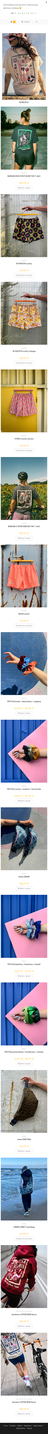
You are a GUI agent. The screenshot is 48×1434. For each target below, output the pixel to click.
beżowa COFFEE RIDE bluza (24, 1402)
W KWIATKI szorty (24, 264)
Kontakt (12, 1426)
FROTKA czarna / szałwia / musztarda (24, 789)
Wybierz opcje (24, 188)
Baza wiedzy (38, 1426)
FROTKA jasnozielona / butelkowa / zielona (24, 1052)
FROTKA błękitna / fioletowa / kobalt (24, 964)
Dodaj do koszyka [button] (24, 275)
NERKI (24, 874)
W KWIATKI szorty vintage (24, 351)
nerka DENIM (24, 877)
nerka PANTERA (24, 1139)
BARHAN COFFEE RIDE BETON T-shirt (24, 526)
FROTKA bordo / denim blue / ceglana (24, 701)
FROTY (24, 698)
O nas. (6, 1426)
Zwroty (29, 1428)
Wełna (19, 1426)
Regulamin (28, 1426)
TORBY (24, 1224)
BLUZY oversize (26, 1311)
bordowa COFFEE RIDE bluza (24, 1314)
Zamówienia (20, 1428)
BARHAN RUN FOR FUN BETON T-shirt (24, 176)
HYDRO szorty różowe (24, 439)
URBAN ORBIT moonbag (24, 1227)
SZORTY (24, 260)
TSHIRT (24, 173)
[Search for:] (36, 21)
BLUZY (18, 1311)
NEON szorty (24, 614)
